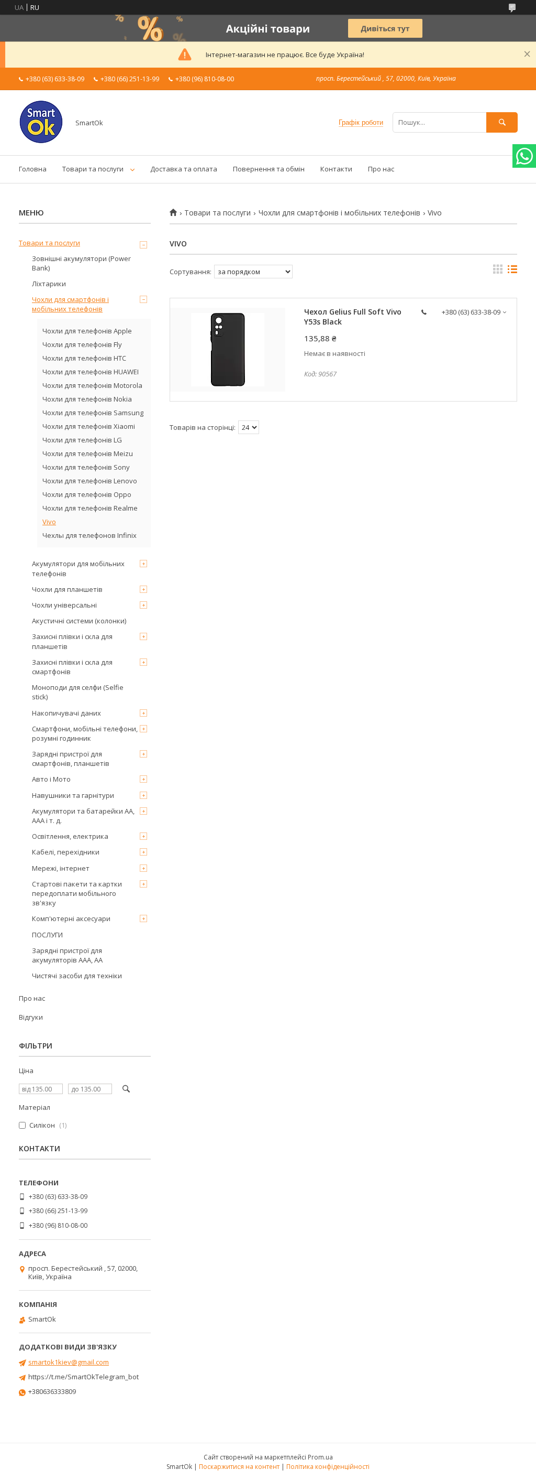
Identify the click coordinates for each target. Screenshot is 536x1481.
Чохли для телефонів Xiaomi (88, 426)
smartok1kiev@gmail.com (68, 1362)
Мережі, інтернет (61, 868)
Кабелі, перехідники (65, 852)
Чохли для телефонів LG (82, 440)
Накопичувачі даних (66, 713)
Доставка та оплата (183, 169)
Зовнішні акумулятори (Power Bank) (81, 263)
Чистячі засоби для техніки (77, 975)
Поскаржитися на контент (239, 1466)
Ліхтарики (49, 283)
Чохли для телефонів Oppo (86, 494)
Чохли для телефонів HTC (84, 358)
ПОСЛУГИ (47, 934)
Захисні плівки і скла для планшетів (72, 641)
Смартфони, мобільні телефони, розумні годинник (85, 733)
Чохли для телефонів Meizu (87, 453)
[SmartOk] (41, 141)
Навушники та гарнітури (73, 795)
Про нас (381, 169)
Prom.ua (320, 1457)
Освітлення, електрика (70, 836)
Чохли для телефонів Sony (86, 467)
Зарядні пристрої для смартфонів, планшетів (70, 758)
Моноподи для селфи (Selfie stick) (78, 692)
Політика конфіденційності (328, 1466)
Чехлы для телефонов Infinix (89, 535)
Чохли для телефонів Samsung (92, 412)
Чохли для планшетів (67, 589)
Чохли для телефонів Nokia (87, 399)
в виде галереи (497, 271)
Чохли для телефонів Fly (82, 344)
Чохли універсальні (64, 605)
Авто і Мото (51, 779)
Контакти (336, 169)
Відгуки (31, 1017)
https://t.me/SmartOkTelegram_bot (83, 1376)
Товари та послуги (93, 169)
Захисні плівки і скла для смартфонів (72, 666)
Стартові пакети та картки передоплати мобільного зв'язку (77, 893)
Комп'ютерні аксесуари (71, 918)
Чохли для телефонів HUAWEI (90, 371)
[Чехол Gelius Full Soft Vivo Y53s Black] (227, 350)
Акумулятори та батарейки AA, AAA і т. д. (83, 815)
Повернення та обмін (269, 169)
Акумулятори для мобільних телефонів (78, 568)
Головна (33, 169)
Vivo (49, 521)
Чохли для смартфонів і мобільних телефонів (339, 213)
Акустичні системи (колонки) (79, 620)
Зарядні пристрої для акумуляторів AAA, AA (67, 955)
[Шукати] (502, 122)
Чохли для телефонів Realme (90, 508)
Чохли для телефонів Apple (87, 331)
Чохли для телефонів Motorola (92, 385)
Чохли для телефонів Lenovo (89, 480)
